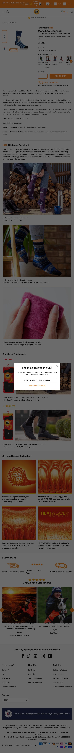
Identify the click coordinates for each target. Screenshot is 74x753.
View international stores (37, 380)
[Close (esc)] (57, 366)
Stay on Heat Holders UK (37, 385)
